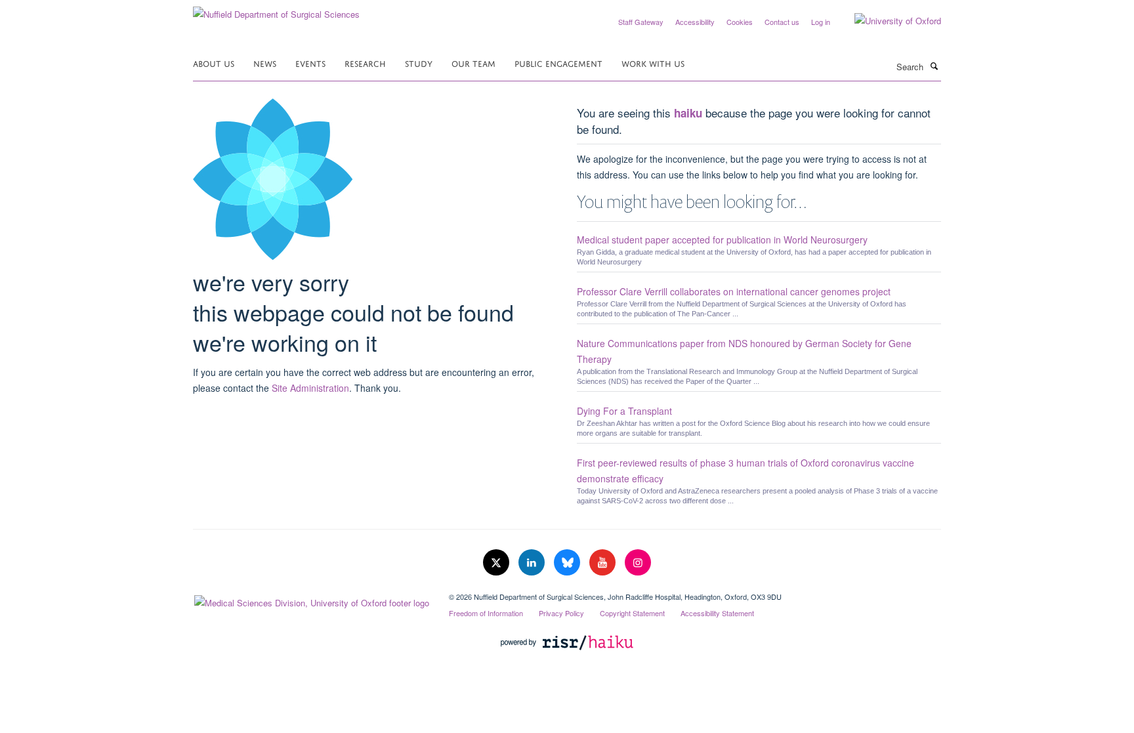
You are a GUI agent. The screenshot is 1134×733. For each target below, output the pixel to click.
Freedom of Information (486, 613)
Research (365, 62)
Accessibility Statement (717, 613)
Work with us (652, 62)
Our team (473, 62)
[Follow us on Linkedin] (532, 562)
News (264, 62)
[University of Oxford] (888, 21)
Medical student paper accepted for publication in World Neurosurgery (722, 239)
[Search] (934, 65)
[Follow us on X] (497, 562)
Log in (820, 21)
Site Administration (310, 387)
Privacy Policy (561, 613)
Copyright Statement (632, 613)
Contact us (782, 21)
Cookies (739, 21)
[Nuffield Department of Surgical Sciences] (276, 9)
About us (213, 62)
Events (310, 62)
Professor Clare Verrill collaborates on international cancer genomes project (734, 291)
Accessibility (695, 21)
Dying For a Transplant (624, 410)
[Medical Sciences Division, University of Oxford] (311, 600)
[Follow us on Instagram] (638, 562)
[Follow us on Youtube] (603, 562)
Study (418, 62)
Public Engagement (558, 62)
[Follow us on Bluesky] (568, 562)
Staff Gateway (640, 21)
